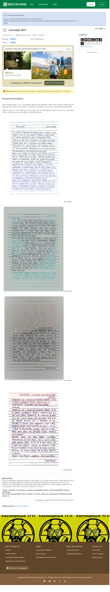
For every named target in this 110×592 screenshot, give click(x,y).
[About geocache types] (4, 30)
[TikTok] (65, 581)
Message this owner (24, 35)
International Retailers (74, 554)
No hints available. (21, 506)
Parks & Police (41, 554)
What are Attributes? (87, 46)
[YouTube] (49, 581)
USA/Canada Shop (72, 550)
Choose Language (18, 568)
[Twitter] (60, 581)
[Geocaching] (14, 4)
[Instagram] (54, 581)
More (6, 23)
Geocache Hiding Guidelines (15, 557)
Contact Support (98, 554)
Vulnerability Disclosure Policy (46, 557)
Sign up (90, 4)
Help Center (96, 550)
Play (31, 4)
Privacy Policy (87, 577)
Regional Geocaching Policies (16, 561)
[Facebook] (44, 581)
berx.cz (11, 35)
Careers (8, 550)
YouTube (40, 486)
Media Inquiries (97, 557)
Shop (55, 4)
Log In (102, 4)
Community (43, 4)
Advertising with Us (92, 52)
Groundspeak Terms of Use (71, 577)
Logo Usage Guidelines (44, 550)
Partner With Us (11, 554)
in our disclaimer (65, 91)
